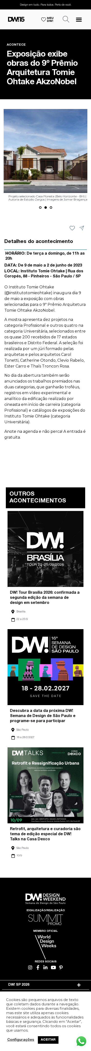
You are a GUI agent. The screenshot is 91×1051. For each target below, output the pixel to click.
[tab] (45, 985)
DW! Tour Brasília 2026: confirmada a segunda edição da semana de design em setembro (45, 598)
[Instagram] (30, 967)
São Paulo (23, 730)
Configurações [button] (20, 1040)
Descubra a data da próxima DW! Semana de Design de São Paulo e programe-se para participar (42, 716)
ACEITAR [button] (48, 1040)
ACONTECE (16, 45)
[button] (78, 19)
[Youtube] (53, 967)
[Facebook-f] (38, 967)
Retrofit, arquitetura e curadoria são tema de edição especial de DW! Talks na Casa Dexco (45, 834)
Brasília (21, 611)
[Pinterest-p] (61, 967)
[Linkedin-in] (45, 967)
